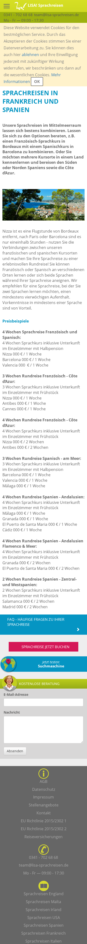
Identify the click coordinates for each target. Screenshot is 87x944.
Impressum (43, 797)
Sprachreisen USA (43, 917)
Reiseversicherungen (43, 836)
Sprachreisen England (44, 893)
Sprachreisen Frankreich (43, 933)
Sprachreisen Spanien (44, 925)
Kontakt (43, 813)
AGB (43, 781)
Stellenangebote (43, 805)
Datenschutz (43, 789)
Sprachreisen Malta (43, 901)
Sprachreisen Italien (43, 941)
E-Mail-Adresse (16, 694)
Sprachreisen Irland (43, 909)
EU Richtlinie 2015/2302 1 (43, 821)
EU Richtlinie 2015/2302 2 (43, 828)
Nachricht (12, 712)
